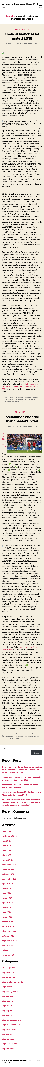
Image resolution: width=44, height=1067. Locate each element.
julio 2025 (6, 841)
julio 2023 (6, 907)
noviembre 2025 (9, 836)
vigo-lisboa (7, 1015)
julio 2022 (6, 950)
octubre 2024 (8, 874)
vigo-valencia (8, 1048)
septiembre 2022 (9, 941)
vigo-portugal (8, 1039)
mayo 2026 (7, 831)
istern (13, 43)
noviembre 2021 (9, 955)
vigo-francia (7, 1001)
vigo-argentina (8, 977)
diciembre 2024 (9, 865)
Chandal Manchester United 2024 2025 (22, 5)
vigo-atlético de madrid (12, 982)
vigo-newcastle (9, 1029)
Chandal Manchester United (4, 441)
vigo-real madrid (9, 1044)
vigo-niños (6, 1034)
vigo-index (7, 1006)
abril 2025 (6, 855)
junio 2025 (6, 846)
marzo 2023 (7, 922)
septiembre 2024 (9, 879)
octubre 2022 (8, 936)
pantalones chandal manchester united (21, 419)
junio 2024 (6, 893)
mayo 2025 (7, 850)
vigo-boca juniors (9, 991)
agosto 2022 (7, 945)
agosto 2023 (7, 903)
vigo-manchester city (11, 1020)
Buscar (4, 749)
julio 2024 (6, 888)
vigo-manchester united (13, 1025)
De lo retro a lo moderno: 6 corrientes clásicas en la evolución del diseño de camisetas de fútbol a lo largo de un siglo (22, 769)
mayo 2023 (7, 917)
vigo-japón (7, 1010)
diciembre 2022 (9, 931)
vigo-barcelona (9, 987)
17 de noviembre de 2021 (29, 43)
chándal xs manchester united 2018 (18, 397)
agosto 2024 (7, 884)
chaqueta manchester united (15, 734)
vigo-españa (7, 996)
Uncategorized (22, 29)
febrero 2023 (8, 926)
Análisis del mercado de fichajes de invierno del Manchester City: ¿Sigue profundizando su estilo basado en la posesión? (21, 802)
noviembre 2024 (9, 869)
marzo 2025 (7, 860)
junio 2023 (6, 912)
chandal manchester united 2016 (22, 36)
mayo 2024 (7, 898)
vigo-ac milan (8, 972)
